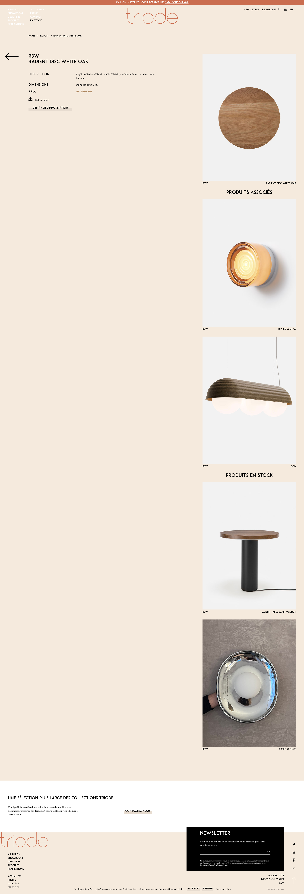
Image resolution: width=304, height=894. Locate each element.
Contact (35, 17)
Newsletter (251, 10)
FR (285, 10)
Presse (34, 13)
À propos (14, 10)
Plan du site (276, 876)
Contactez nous (137, 811)
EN (291, 10)
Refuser (208, 889)
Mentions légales (272, 879)
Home (31, 36)
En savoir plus (223, 889)
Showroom (15, 13)
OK (268, 852)
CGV (281, 883)
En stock (36, 21)
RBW (33, 56)
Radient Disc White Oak (67, 36)
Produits (13, 21)
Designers (14, 17)
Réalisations (16, 24)
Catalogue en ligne (177, 2)
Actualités (37, 10)
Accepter (193, 889)
